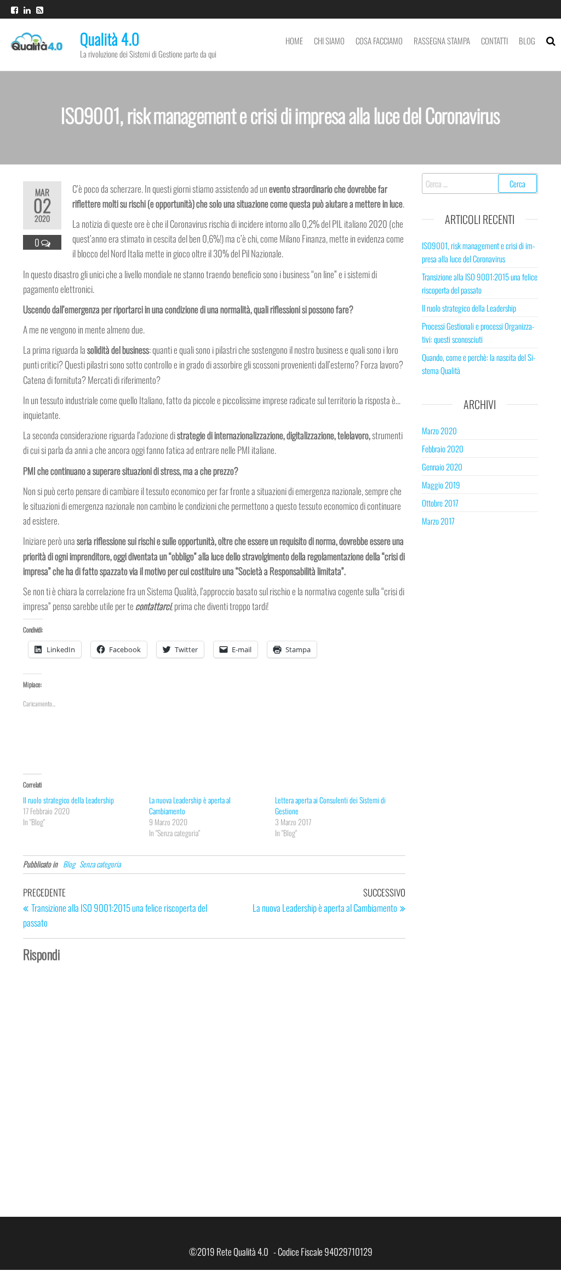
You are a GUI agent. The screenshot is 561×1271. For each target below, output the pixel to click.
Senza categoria (100, 864)
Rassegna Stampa (442, 40)
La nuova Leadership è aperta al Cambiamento (190, 805)
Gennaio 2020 (442, 467)
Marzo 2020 (439, 430)
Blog (527, 40)
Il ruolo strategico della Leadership (68, 800)
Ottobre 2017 (440, 503)
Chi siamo (329, 40)
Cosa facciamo (379, 40)
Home (294, 40)
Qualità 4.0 (109, 38)
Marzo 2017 (438, 521)
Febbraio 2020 (442, 448)
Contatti (494, 40)
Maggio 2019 (441, 485)
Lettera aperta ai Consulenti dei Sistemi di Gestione (330, 805)
